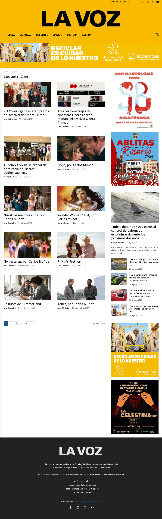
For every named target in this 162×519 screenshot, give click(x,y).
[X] (153, 2)
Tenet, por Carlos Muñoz (75, 304)
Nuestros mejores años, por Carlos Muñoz (24, 217)
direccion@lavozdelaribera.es (87, 501)
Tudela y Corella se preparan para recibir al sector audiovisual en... (25, 169)
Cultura (72, 34)
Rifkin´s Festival (69, 261)
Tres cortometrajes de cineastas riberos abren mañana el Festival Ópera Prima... (76, 117)
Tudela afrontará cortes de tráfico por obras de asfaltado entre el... (143, 277)
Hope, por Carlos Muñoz (75, 165)
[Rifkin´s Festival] (81, 245)
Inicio (6, 71)
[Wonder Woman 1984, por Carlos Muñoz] (81, 198)
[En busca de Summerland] (27, 287)
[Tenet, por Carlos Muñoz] (81, 287)
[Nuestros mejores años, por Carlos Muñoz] (27, 198)
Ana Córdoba (63, 126)
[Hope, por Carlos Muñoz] (81, 148)
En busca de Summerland (22, 304)
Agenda (86, 34)
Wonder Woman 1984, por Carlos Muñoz (76, 217)
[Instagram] (148, 2)
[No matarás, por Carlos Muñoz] (27, 245)
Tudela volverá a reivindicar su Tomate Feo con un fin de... (143, 308)
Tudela (10, 34)
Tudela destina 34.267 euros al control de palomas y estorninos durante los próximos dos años (133, 232)
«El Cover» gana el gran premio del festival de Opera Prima (27, 113)
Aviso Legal (82, 481)
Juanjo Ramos (10, 119)
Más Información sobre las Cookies (82, 489)
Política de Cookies (82, 492)
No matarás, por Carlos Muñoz (26, 261)
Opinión (57, 34)
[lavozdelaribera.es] (81, 18)
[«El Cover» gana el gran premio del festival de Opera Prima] (27, 94)
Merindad (25, 34)
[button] (157, 34)
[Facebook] (143, 2)
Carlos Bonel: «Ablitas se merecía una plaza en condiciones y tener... (141, 293)
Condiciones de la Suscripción (82, 485)
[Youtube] (157, 2)
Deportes (42, 34)
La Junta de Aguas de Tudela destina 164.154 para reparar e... (143, 262)
